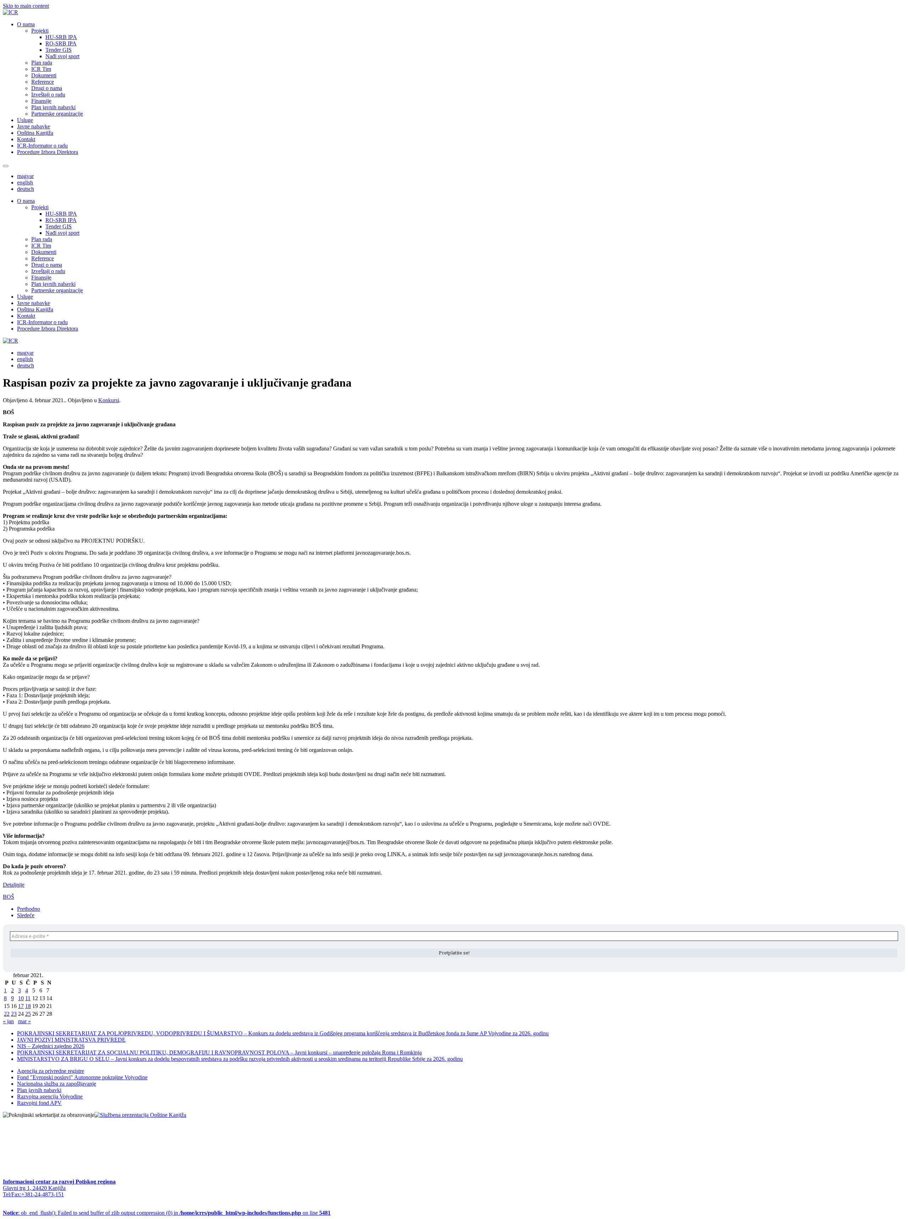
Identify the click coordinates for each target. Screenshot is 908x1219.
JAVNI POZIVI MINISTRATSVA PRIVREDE (71, 1040)
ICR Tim (41, 69)
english (25, 182)
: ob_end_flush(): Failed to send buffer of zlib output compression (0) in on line (167, 1213)
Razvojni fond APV (39, 1103)
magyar (25, 176)
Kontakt (26, 139)
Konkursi (108, 400)
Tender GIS (58, 50)
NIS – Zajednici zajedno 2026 (50, 1046)
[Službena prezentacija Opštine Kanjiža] (140, 1115)
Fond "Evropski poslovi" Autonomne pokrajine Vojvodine (82, 1077)
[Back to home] (10, 12)
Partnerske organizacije (57, 114)
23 (14, 1014)
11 (28, 998)
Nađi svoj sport (62, 56)
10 (21, 998)
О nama (26, 24)
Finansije (41, 101)
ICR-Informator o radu (42, 146)
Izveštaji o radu (48, 95)
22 (7, 1014)
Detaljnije (13, 885)
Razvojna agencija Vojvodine (50, 1096)
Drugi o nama (46, 88)
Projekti (40, 31)
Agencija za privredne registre (50, 1071)
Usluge (25, 120)
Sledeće (25, 915)
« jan (8, 1021)
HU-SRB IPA (61, 37)
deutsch (25, 189)
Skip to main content (26, 6)
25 (28, 1014)
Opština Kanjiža (35, 133)
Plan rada (41, 63)
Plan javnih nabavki (53, 107)
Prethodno (28, 909)
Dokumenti (43, 75)
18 (28, 1006)
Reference (42, 82)
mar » (24, 1021)
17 (21, 1006)
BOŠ (8, 897)
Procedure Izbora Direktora (47, 152)
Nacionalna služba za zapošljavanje (56, 1084)
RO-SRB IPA (61, 43)
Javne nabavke (33, 126)
